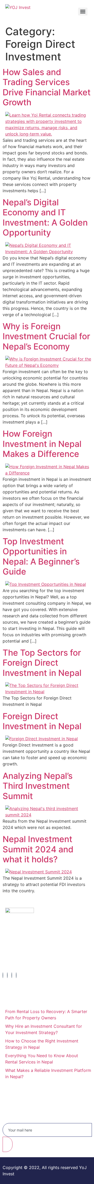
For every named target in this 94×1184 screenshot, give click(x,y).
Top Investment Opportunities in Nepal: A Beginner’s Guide (41, 556)
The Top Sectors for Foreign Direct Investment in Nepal (42, 663)
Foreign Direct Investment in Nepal (42, 721)
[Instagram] (7, 975)
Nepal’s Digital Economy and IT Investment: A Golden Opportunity (45, 217)
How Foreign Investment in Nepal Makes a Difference (42, 444)
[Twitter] (11, 975)
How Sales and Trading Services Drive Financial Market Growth (47, 87)
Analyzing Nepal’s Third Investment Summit (38, 786)
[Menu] (82, 11)
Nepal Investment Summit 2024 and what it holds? (38, 849)
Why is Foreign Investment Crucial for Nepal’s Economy (46, 336)
